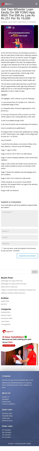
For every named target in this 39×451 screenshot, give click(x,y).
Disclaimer (5, 399)
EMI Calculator (6, 432)
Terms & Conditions (8, 404)
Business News (6, 315)
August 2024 (5, 301)
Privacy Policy (6, 402)
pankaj (5, 22)
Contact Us (5, 397)
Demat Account (7, 420)
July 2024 (4, 304)
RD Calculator (6, 437)
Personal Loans (7, 413)
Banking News (5, 312)
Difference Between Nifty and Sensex (13, 293)
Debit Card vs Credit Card (9, 287)
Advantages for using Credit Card (11, 281)
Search (34, 272)
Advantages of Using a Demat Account (13, 284)
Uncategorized (5, 324)
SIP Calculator (6, 430)
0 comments (32, 22)
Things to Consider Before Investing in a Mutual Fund (18, 290)
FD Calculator (6, 435)
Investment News (6, 318)
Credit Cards (6, 418)
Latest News (22, 22)
